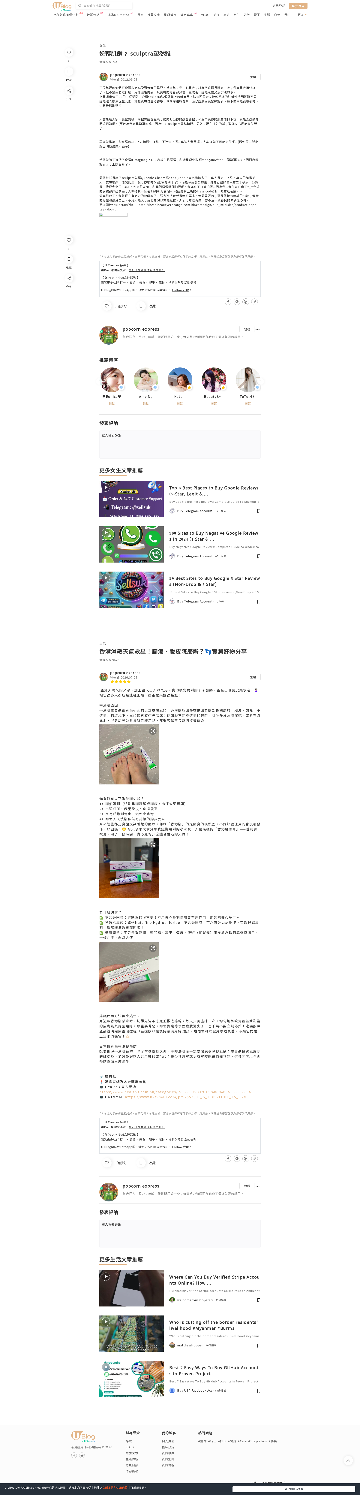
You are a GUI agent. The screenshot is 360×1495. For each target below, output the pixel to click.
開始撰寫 (298, 5)
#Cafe (242, 1441)
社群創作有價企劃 (66, 14)
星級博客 (170, 14)
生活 (267, 14)
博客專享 (186, 14)
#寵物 (202, 1441)
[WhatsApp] (68, 298)
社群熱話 (93, 14)
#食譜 (232, 1441)
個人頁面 (168, 1441)
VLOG (205, 14)
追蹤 (253, 77)
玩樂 (247, 14)
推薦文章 (153, 14)
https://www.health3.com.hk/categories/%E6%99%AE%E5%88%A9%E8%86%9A (175, 1091)
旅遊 (226, 14)
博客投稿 (132, 1471)
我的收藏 (168, 1453)
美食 (216, 14)
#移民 (273, 1441)
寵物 (277, 14)
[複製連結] (68, 320)
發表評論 (111, 435)
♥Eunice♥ (111, 396)
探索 (140, 14)
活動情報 (190, 282)
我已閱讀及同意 (294, 1489)
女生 (236, 14)
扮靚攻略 (175, 282)
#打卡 (222, 1441)
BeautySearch (214, 396)
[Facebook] (68, 288)
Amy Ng (146, 396)
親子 (257, 14)
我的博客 (168, 1465)
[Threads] (68, 309)
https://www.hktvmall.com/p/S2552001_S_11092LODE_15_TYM (186, 1096)
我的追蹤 (168, 1459)
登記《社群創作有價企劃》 (147, 270)
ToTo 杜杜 (248, 396)
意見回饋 (132, 1465)
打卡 (123, 282)
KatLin (180, 396)
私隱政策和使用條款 (115, 1487)
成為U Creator (118, 14)
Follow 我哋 (180, 290)
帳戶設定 (168, 1447)
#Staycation (257, 1441)
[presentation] (99, 381)
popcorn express (125, 74)
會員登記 (279, 5)
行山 (287, 14)
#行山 (212, 1441)
